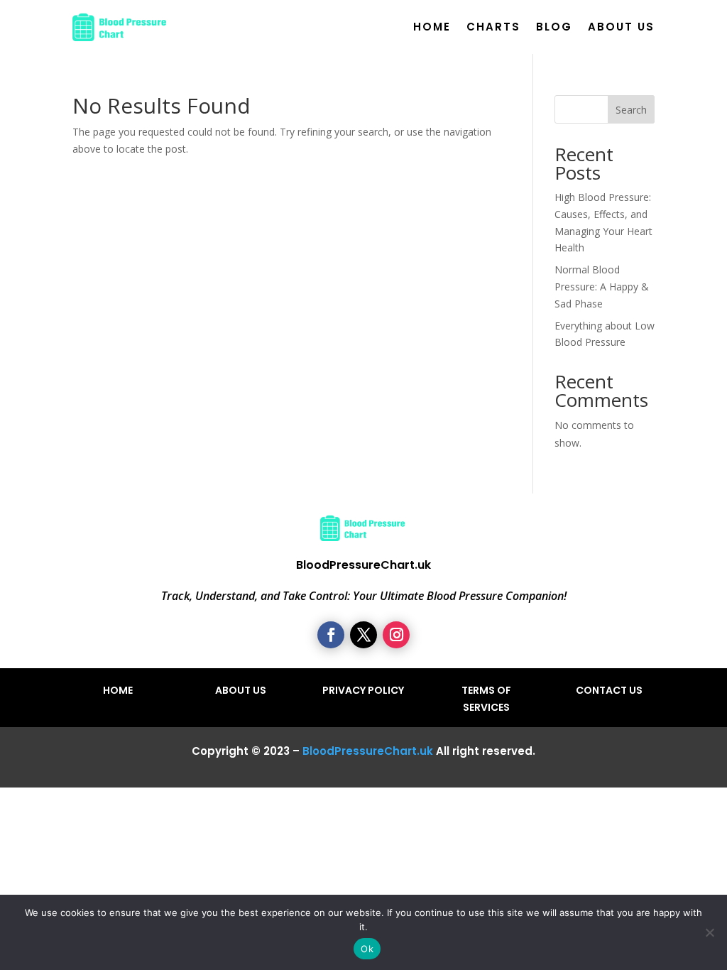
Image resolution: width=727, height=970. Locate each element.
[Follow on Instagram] (396, 634)
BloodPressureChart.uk (367, 750)
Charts (493, 26)
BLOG (554, 26)
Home (432, 26)
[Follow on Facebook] (330, 634)
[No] (709, 932)
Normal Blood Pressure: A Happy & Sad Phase (601, 286)
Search (631, 109)
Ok (367, 948)
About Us (621, 26)
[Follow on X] (363, 634)
